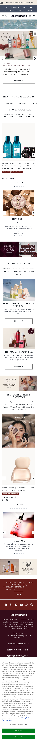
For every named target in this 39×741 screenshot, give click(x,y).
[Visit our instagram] (16, 604)
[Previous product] (4, 478)
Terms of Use (7, 720)
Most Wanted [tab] (30, 116)
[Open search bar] (6, 16)
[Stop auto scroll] (35, 33)
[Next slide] (35, 58)
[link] (30, 16)
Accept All (18, 737)
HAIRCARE (23, 103)
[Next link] (33, 213)
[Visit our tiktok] (26, 604)
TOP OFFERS (8, 103)
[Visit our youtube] (21, 604)
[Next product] (33, 478)
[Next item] (33, 155)
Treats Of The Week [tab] (8, 116)
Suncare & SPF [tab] (20, 116)
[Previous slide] (2, 58)
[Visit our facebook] (5, 604)
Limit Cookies (18, 731)
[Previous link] (4, 213)
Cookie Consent (19, 633)
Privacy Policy (25, 718)
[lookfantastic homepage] (19, 16)
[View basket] (34, 16)
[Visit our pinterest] (31, 604)
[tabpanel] (18, 155)
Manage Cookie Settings (18, 724)
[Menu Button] (2, 16)
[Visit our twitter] (11, 604)
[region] (18, 699)
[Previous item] (4, 155)
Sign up (18, 594)
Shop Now (18, 81)
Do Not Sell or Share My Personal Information (19, 636)
